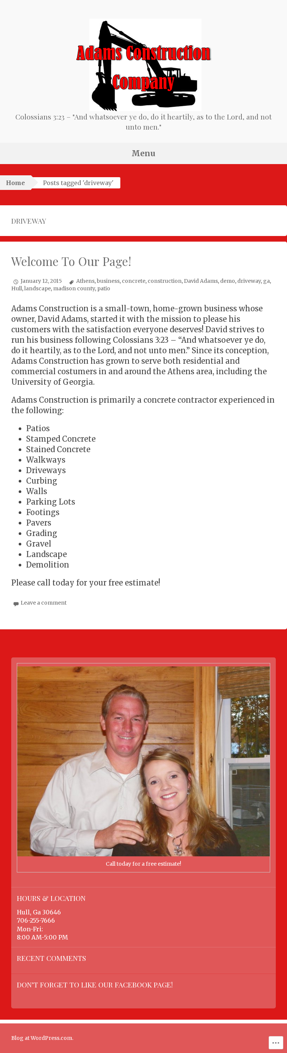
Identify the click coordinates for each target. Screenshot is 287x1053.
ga (266, 281)
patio (103, 288)
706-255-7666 (36, 920)
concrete (133, 281)
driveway (249, 281)
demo (227, 281)
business (108, 281)
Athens (85, 281)
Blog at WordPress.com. (42, 1038)
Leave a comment (44, 602)
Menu (143, 153)
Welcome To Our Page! (71, 261)
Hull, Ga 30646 (39, 912)
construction (165, 281)
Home (15, 183)
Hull (16, 288)
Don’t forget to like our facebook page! (95, 984)
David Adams (201, 281)
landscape (37, 288)
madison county (74, 288)
